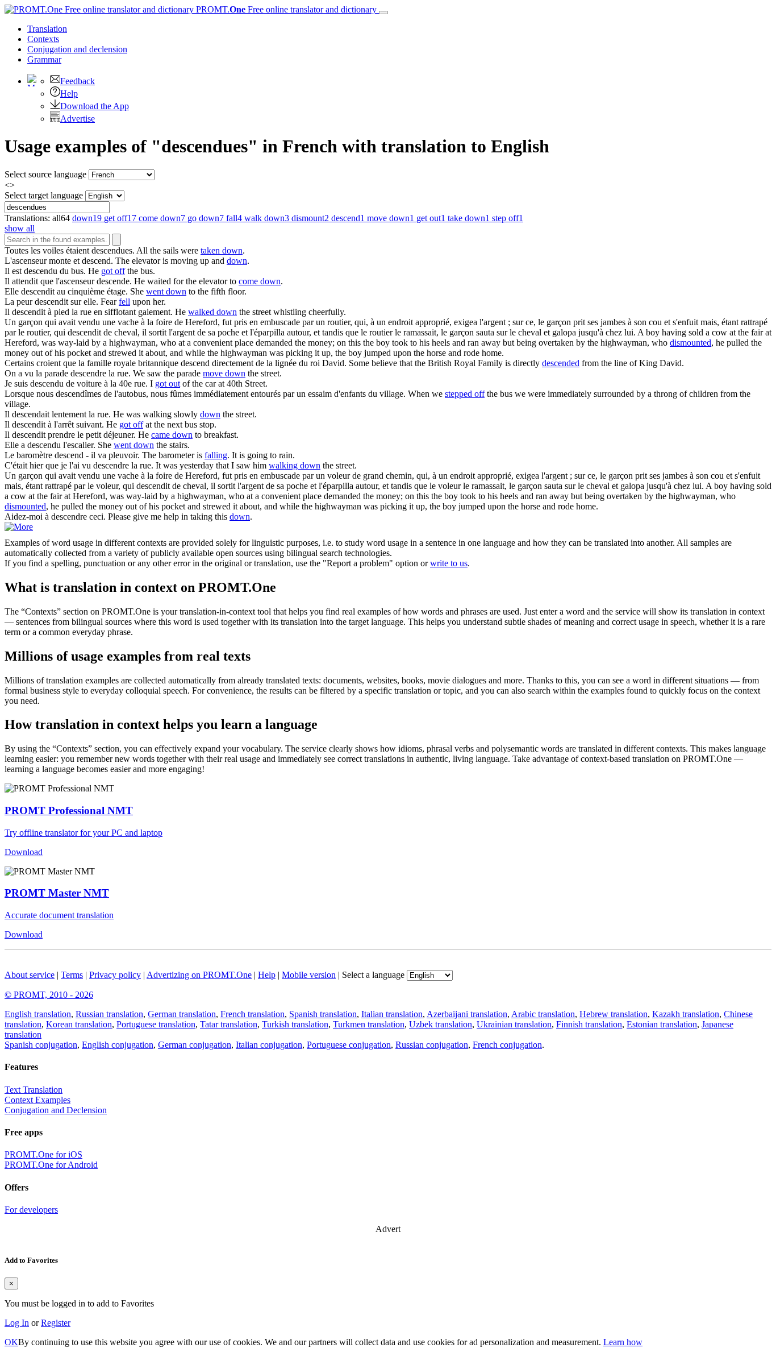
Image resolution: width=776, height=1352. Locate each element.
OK (11, 1342)
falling (216, 455)
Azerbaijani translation (467, 1014)
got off (113, 271)
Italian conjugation (269, 1045)
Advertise (77, 118)
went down (166, 291)
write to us (449, 563)
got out (167, 383)
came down (172, 434)
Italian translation (392, 1014)
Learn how (623, 1342)
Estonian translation (662, 1024)
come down (260, 281)
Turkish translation (295, 1024)
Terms (72, 975)
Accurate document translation (59, 915)
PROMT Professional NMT (69, 810)
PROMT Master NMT (57, 893)
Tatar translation (228, 1024)
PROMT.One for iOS (43, 1154)
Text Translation (33, 1089)
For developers (31, 1209)
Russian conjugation (431, 1045)
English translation (38, 1014)
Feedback (77, 81)
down (237, 261)
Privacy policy (115, 975)
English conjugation (117, 1045)
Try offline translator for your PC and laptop (83, 832)
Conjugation (77, 49)
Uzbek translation (440, 1024)
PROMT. (285, 9)
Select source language (45, 174)
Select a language (373, 975)
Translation (47, 29)
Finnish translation (589, 1024)
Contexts (43, 39)
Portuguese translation (155, 1024)
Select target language (44, 195)
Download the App (94, 106)
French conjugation (507, 1045)
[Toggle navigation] (383, 12)
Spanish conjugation (41, 1045)
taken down (222, 250)
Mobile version (309, 975)
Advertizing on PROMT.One (199, 975)
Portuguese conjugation (349, 1045)
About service (30, 975)
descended (560, 363)
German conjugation (194, 1045)
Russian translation (109, 1014)
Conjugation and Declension (56, 1110)
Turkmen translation (368, 1024)
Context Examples (37, 1100)
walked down (212, 312)
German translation (182, 1014)
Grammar (44, 59)
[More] (19, 527)
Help (69, 93)
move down (224, 373)
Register (55, 1323)
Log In (17, 1323)
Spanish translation (323, 1014)
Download (24, 852)
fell (124, 301)
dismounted (690, 342)
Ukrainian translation (514, 1024)
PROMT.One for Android (51, 1164)
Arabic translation (543, 1014)
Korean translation (79, 1024)
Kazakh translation (685, 1014)
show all (20, 228)
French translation (252, 1014)
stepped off (465, 394)
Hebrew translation (613, 1014)
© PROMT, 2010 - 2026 (49, 995)
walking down (294, 465)
